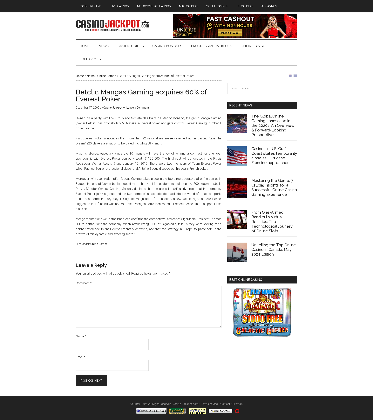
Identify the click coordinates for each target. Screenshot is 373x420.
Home (80, 76)
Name (81, 336)
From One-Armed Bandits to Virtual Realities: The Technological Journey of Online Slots (271, 221)
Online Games (106, 76)
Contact (225, 403)
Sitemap (238, 403)
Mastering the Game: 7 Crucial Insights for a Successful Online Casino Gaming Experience (274, 187)
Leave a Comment (137, 107)
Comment (84, 283)
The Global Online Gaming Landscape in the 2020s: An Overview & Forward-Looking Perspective (272, 125)
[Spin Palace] (262, 335)
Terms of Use (209, 403)
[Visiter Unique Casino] (235, 36)
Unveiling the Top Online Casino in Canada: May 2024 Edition (273, 250)
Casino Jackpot (113, 25)
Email (80, 357)
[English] (291, 76)
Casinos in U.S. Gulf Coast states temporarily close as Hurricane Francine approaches (274, 155)
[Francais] (295, 76)
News (91, 76)
